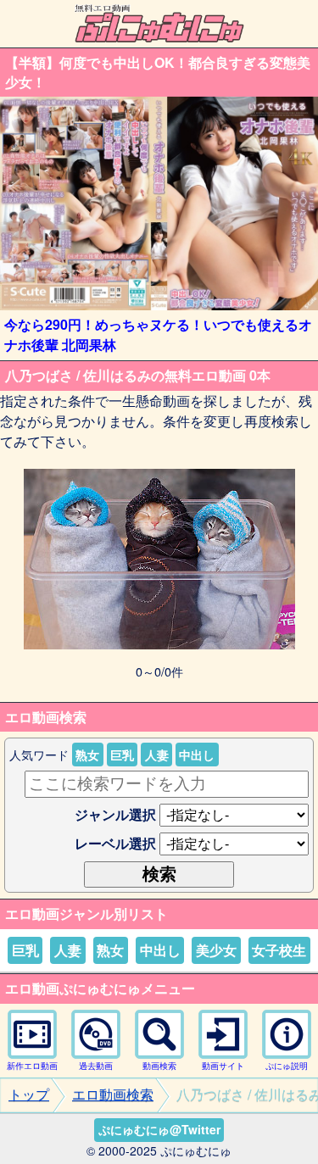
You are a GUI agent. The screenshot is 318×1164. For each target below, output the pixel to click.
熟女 (87, 754)
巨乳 (122, 754)
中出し (197, 754)
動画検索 (159, 1066)
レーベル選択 (115, 843)
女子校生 (279, 950)
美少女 (216, 950)
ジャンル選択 (115, 814)
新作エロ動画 (32, 1066)
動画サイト (223, 1066)
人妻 (157, 754)
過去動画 (96, 1066)
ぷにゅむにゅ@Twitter (159, 1129)
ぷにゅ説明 (286, 1066)
